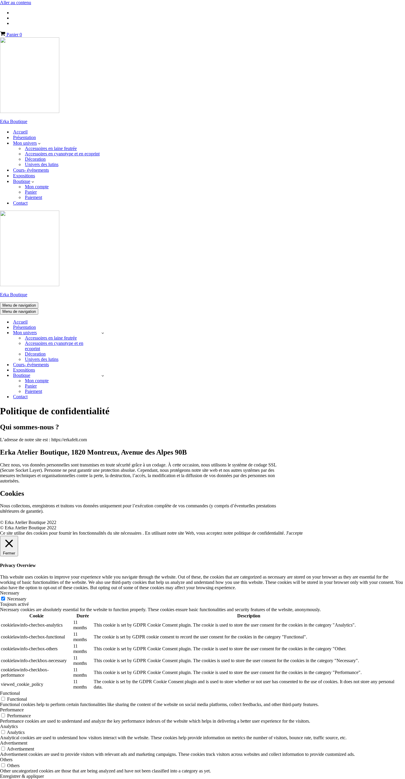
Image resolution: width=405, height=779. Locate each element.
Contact (20, 202)
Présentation (24, 137)
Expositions (24, 175)
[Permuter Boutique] (103, 375)
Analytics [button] (9, 726)
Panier (31, 192)
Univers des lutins (41, 164)
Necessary (16, 598)
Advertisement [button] (13, 742)
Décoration (35, 159)
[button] (39, 143)
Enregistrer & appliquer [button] (22, 776)
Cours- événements (31, 170)
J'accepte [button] (294, 533)
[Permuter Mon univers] (103, 332)
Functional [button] (10, 693)
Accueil (20, 131)
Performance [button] (12, 709)
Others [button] (6, 759)
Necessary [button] (9, 592)
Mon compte (37, 186)
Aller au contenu (15, 2)
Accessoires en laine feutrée (51, 148)
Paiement (33, 197)
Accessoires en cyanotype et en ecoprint (62, 153)
